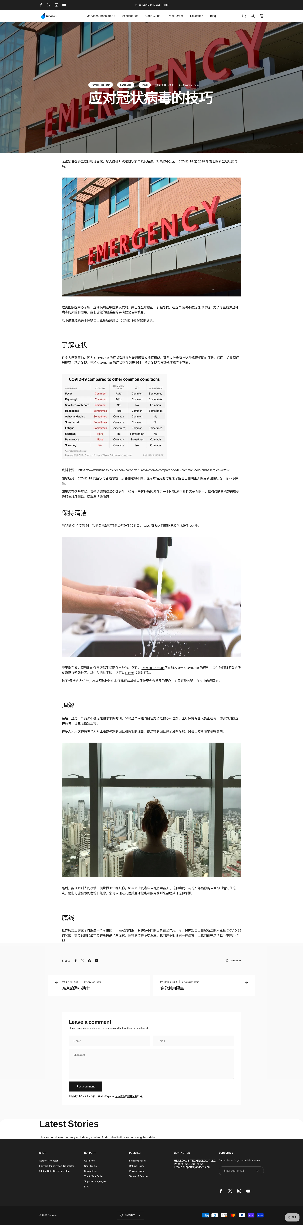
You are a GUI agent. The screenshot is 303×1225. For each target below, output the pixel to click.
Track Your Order (93, 1176)
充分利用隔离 (172, 988)
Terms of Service (138, 1176)
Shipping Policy (137, 1160)
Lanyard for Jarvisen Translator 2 (57, 1165)
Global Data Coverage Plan (54, 1171)
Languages (125, 85)
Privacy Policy (136, 1171)
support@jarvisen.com (196, 1167)
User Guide (90, 1165)
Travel (145, 85)
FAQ (86, 1186)
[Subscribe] (257, 1170)
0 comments (235, 960)
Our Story (89, 1160)
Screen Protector (48, 1160)
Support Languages (95, 1181)
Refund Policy (136, 1165)
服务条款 (132, 1096)
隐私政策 (120, 1096)
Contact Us (90, 1171)
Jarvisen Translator (101, 85)
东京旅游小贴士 (76, 988)
